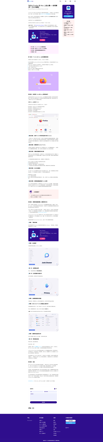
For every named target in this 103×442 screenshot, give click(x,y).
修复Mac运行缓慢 (42, 422)
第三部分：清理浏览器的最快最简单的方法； (38, 50)
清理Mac (41, 429)
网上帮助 (55, 427)
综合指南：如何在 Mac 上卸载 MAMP (68, 30)
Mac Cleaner (29, 420)
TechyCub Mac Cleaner (39, 25)
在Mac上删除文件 (42, 433)
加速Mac (41, 420)
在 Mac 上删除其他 (42, 424)
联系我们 (55, 424)
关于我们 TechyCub (57, 431)
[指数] (30, 1)
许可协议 (55, 433)
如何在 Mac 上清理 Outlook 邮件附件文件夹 (68, 35)
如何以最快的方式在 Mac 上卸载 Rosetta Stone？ (68, 28)
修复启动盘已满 (41, 427)
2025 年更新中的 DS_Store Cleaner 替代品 (67, 23)
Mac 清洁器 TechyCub (38, 346)
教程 (70, 1)
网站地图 (55, 435)
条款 (54, 429)
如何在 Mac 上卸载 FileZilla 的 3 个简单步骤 (68, 32)
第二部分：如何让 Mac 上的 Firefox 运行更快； (39, 48)
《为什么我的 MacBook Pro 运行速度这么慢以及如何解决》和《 (41, 195)
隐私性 (55, 422)
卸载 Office (41, 431)
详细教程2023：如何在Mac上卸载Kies (68, 26)
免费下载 (43, 238)
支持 (75, 1)
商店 (65, 1)
